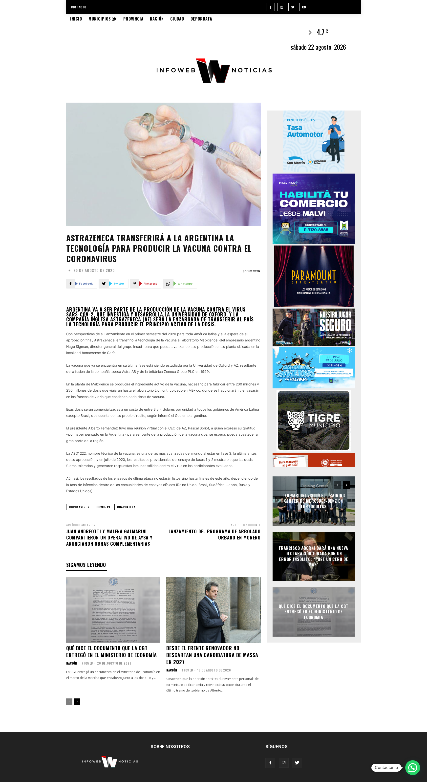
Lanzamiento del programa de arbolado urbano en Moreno (215, 534)
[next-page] (77, 701)
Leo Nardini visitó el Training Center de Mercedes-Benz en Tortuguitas (313, 501)
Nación (71, 663)
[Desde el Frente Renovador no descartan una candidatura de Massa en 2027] (213, 610)
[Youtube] (303, 7)
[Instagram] (281, 7)
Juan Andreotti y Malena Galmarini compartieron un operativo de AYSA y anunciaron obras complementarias (109, 537)
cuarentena (126, 507)
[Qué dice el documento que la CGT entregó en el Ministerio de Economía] (113, 610)
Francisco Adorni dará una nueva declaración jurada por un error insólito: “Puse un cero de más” (313, 556)
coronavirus (79, 507)
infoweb (254, 271)
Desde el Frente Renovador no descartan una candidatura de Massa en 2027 (212, 655)
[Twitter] (292, 7)
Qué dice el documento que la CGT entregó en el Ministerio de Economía (111, 651)
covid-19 (103, 507)
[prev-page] (69, 701)
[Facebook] (270, 7)
